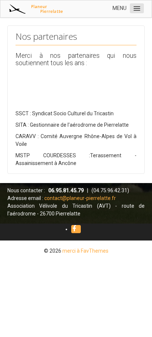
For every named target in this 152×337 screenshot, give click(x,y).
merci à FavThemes (85, 251)
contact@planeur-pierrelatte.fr (80, 198)
